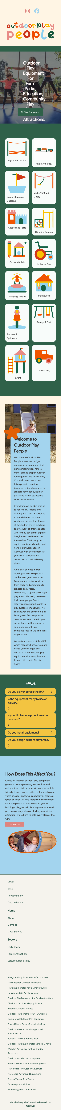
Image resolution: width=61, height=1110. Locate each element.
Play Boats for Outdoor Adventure (24, 982)
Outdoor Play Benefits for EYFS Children (27, 1013)
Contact (12, 924)
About (11, 918)
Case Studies (15, 931)
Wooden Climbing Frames (20, 1008)
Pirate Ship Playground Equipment (24, 1074)
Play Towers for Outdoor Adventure (25, 1068)
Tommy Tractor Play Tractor (21, 1079)
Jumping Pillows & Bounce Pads (23, 1038)
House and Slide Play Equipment (23, 993)
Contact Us (15, 824)
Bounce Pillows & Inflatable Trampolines (27, 1063)
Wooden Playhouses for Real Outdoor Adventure (26, 1051)
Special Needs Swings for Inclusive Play (26, 1024)
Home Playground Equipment (22, 1089)
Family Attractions (18, 953)
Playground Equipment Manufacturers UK (28, 977)
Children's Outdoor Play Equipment (25, 1003)
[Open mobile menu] (30, 49)
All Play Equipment (30, 112)
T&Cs (10, 889)
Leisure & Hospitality (19, 960)
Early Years (14, 947)
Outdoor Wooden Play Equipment (24, 1058)
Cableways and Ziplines (19, 1084)
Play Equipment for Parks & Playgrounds (27, 987)
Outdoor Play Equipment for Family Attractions (30, 998)
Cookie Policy (15, 902)
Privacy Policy (15, 895)
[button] (30, 691)
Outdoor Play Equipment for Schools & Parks (29, 1043)
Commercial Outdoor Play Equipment (26, 1019)
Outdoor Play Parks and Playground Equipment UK (25, 1031)
